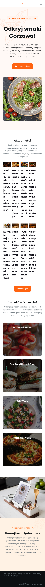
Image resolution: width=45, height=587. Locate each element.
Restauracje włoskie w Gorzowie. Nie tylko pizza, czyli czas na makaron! (32, 193)
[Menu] (41, 4)
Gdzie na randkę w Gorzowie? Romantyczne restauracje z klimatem (15, 253)
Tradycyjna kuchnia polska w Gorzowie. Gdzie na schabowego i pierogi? (15, 193)
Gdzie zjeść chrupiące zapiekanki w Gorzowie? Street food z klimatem (32, 251)
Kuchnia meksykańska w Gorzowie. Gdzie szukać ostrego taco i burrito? (24, 193)
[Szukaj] (3, 4)
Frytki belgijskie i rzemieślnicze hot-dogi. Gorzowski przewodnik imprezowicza (24, 255)
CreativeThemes (14, 576)
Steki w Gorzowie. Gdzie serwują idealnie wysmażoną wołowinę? (7, 190)
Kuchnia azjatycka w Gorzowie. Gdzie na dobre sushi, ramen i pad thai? (7, 255)
